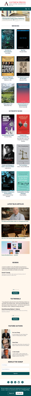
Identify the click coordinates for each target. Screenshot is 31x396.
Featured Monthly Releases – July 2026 (9, 255)
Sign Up (15, 373)
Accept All (19, 393)
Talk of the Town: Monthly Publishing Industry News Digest (13, 238)
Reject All (11, 393)
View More (15, 293)
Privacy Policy (25, 389)
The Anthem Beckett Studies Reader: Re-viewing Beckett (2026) (14, 221)
